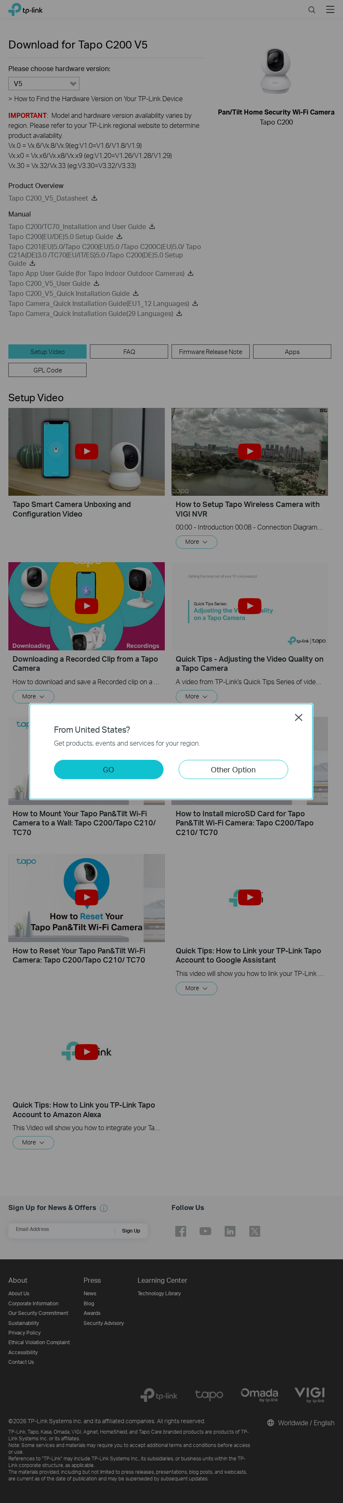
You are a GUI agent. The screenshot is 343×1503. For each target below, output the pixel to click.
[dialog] (171, 751)
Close (298, 717)
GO (108, 769)
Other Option (233, 769)
